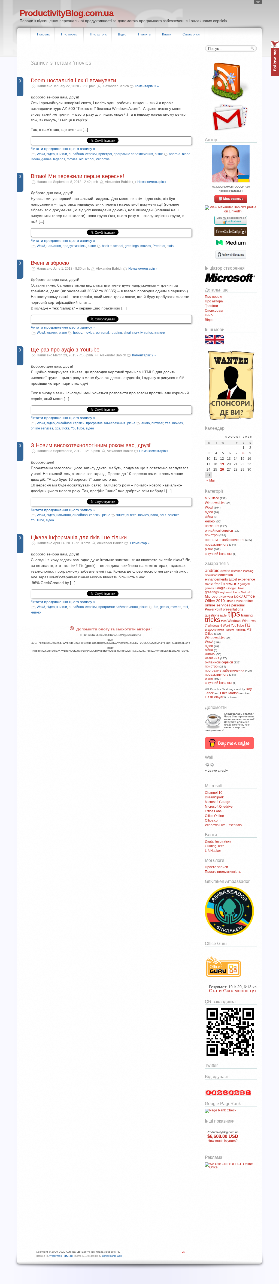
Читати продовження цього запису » (63, 148)
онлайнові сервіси (83, 154)
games (46, 159)
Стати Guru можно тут (232, 990)
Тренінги (144, 34)
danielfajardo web (112, 1256)
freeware (230, 583)
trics (224, 621)
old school (86, 159)
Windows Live (215, 503)
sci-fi (163, 515)
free (168, 423)
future (120, 515)
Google (220, 588)
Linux (236, 592)
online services (42, 428)
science (174, 515)
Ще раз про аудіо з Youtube (65, 350)
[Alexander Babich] (230, 202)
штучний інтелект (218, 554)
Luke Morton (229, 693)
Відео (122, 34)
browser (157, 423)
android (174, 154)
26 (222, 469)
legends (59, 159)
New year (226, 596)
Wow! (41, 154)
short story (131, 333)
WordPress (55, 1256)
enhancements (216, 579)
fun (156, 607)
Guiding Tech (215, 846)
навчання (54, 246)
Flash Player (214, 697)
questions (212, 615)
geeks (164, 607)
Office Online (234, 601)
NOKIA (238, 596)
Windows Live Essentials (223, 825)
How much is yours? (223, 1141)
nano (154, 515)
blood (186, 154)
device (225, 571)
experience (246, 579)
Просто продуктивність (223, 872)
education (225, 575)
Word (226, 625)
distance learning (242, 571)
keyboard (226, 592)
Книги (166, 34)
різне (159, 154)
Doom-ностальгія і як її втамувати (73, 80)
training (247, 615)
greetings (132, 246)
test (185, 607)
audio (145, 423)
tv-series (146, 333)
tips (57, 428)
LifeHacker (213, 851)
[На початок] (183, 1253)
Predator (159, 246)
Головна (43, 34)
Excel (233, 579)
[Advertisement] (221, 1201)
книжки (61, 154)
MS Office (212, 498)
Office (249, 596)
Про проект (70, 34)
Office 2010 (215, 601)
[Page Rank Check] (220, 1110)
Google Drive (235, 588)
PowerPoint (213, 609)
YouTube (77, 428)
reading (116, 333)
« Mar (211, 480)
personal (102, 333)
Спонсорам (191, 34)
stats (170, 246)
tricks (65, 428)
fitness (209, 584)
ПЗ (247, 625)
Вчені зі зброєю (50, 263)
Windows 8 (215, 625)
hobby (77, 333)
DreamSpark (214, 797)
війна (209, 517)
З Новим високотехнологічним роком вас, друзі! (91, 445)
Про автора (98, 34)
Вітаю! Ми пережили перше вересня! (77, 176)
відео (51, 154)
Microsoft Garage (217, 802)
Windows (103, 159)
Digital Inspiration (218, 841)
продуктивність (74, 246)
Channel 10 (213, 793)
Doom (35, 159)
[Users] (258, 3)
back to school (112, 246)
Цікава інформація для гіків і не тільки (79, 537)
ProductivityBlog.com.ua (66, 13)
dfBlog (68, 1256)
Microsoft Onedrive (219, 806)
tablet (223, 615)
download (211, 575)
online (248, 601)
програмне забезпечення (133, 154)
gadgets (245, 584)
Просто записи (216, 867)
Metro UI (246, 592)
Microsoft (212, 597)
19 (222, 464)
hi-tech (131, 515)
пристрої (105, 154)
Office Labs (213, 811)
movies (72, 159)
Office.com (212, 820)
